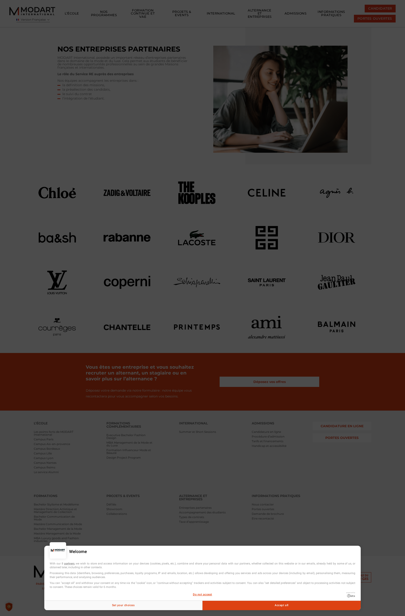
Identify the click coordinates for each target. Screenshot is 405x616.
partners (69, 563)
